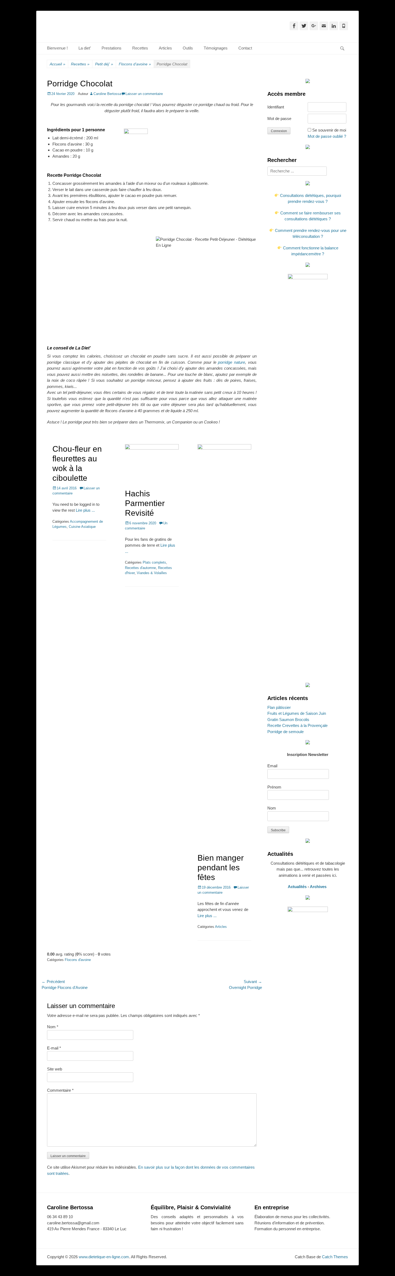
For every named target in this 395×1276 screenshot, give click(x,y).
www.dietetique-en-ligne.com (104, 1256)
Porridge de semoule (285, 731)
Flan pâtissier (279, 707)
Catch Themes (335, 1256)
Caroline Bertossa (107, 94)
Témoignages (216, 48)
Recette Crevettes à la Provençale (297, 725)
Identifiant (275, 107)
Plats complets (154, 562)
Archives (319, 886)
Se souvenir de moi (329, 130)
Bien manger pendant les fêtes (221, 867)
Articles (165, 48)
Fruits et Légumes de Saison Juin (296, 713)
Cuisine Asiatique (82, 527)
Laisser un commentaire (144, 94)
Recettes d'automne (140, 568)
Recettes (140, 48)
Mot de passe (279, 118)
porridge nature (231, 362)
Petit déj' (104, 64)
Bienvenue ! (57, 48)
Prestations (111, 48)
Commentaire (60, 1090)
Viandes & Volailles (152, 573)
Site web (54, 1069)
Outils (188, 48)
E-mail (54, 1048)
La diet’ (84, 48)
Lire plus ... (85, 510)
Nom (52, 1026)
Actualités (297, 886)
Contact (245, 48)
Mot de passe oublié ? (327, 136)
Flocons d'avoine (135, 64)
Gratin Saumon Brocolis (288, 719)
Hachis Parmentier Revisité (145, 503)
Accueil (57, 64)
